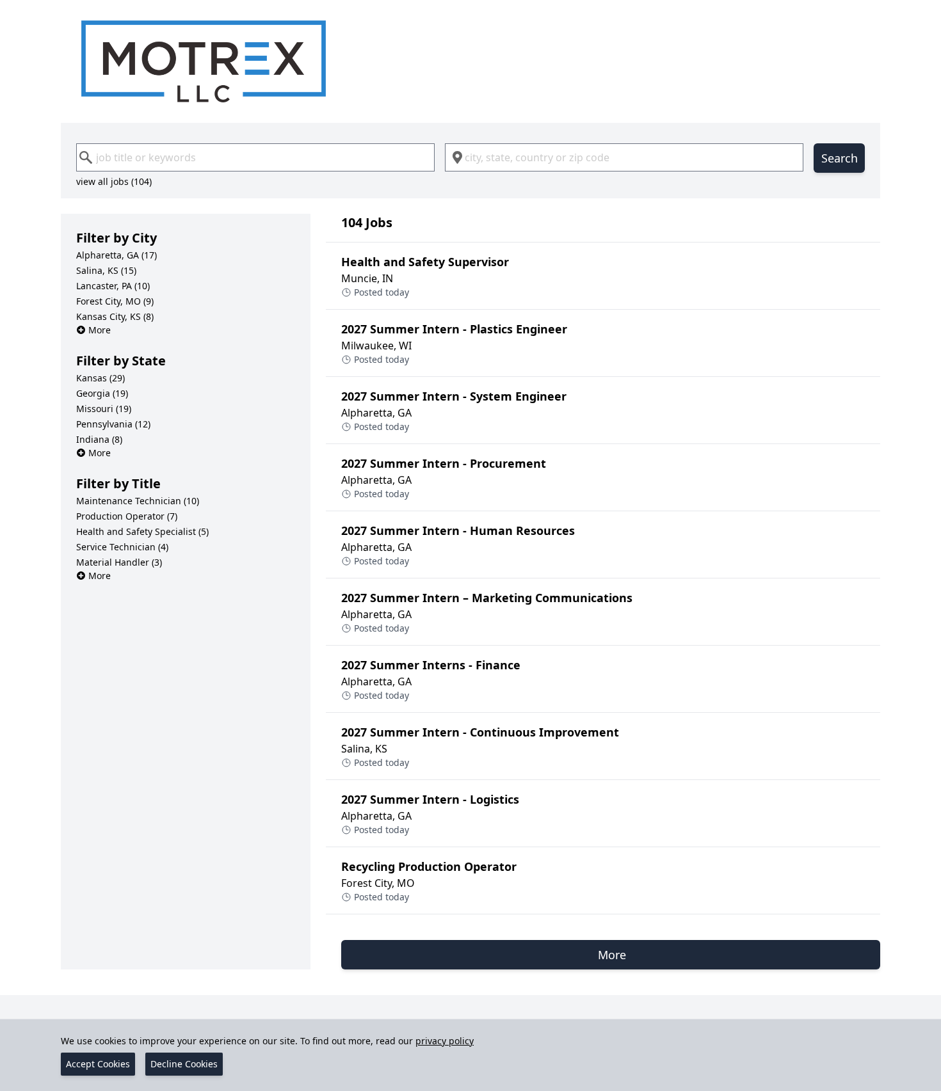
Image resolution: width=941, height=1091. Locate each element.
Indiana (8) (99, 439)
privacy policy (444, 1041)
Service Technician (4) (122, 547)
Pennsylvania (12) (113, 424)
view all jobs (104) (114, 181)
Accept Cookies (98, 1064)
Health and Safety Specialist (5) (142, 531)
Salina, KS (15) (106, 270)
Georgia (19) (102, 393)
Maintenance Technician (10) (137, 501)
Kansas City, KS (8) (115, 316)
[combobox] (255, 157)
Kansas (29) (100, 378)
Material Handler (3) (119, 562)
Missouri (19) (103, 408)
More (99, 330)
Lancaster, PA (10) (113, 286)
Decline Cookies (184, 1064)
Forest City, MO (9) (115, 301)
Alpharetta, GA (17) (116, 255)
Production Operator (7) (126, 516)
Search (839, 158)
